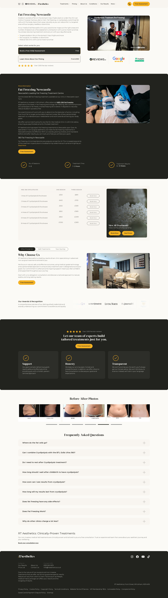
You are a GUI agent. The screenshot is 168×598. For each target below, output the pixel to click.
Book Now (93, 196)
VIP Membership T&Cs (98, 589)
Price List (21, 567)
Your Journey (60, 249)
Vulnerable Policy (113, 589)
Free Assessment (141, 4)
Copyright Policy (47, 589)
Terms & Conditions (61, 589)
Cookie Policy (34, 589)
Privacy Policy (23, 589)
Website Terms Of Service (79, 589)
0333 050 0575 (49, 565)
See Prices (128, 233)
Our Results (104, 4)
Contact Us (35, 567)
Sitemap (50, 593)
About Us (83, 4)
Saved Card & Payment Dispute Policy (32, 593)
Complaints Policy (128, 589)
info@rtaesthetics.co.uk (52, 567)
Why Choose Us (27, 249)
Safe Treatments (44, 249)
